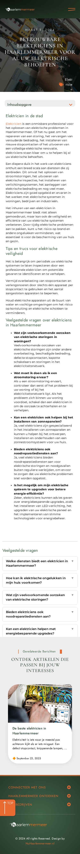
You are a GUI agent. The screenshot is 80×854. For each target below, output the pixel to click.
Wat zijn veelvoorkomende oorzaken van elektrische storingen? (40, 597)
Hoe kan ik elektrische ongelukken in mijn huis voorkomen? (40, 580)
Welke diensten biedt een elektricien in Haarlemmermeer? (40, 563)
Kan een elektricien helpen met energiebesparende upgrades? (40, 631)
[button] (70, 105)
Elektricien (68, 84)
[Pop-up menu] (71, 9)
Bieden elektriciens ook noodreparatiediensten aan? (40, 614)
